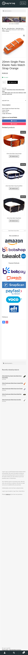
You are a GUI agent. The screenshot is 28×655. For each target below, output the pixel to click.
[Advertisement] (14, 341)
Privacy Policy (5, 649)
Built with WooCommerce (15, 649)
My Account (4, 653)
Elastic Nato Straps (11, 28)
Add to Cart (13, 82)
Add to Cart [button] (15, 156)
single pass (20, 92)
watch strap (9, 94)
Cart (21, 652)
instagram (15, 123)
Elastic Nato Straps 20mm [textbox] (16, 230)
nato (12, 92)
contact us (8, 494)
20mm (5, 92)
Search (14, 653)
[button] (24, 36)
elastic (8, 92)
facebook (15, 120)
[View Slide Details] (14, 19)
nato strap (15, 92)
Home (5, 28)
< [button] (4, 19)
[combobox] (14, 230)
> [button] (24, 19)
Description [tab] (5, 100)
